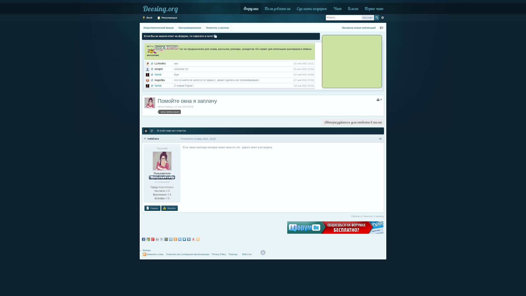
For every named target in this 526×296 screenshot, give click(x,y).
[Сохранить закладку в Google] (148, 239)
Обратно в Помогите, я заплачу (367, 216)
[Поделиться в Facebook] (143, 239)
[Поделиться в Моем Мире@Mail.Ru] (166, 239)
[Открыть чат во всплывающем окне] (215, 36)
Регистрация (169, 17)
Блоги (353, 8)
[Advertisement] (348, 61)
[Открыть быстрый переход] (381, 28)
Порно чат (374, 8)
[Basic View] (152, 131)
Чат (337, 8)
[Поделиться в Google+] (152, 239)
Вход (149, 17)
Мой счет (247, 254)
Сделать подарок (312, 8)
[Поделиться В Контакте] (188, 239)
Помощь (233, 254)
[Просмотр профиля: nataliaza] (162, 160)
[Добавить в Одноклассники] (175, 239)
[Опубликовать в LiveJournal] (161, 239)
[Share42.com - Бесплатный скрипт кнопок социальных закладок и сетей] (198, 239)
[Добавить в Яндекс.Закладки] (193, 239)
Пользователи (277, 8)
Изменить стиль (155, 254)
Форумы (250, 8)
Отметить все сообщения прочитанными (187, 254)
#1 (380, 139)
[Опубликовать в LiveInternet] (157, 239)
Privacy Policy (219, 254)
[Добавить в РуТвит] (179, 239)
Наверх (154, 208)
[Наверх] (263, 252)
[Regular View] (146, 131)
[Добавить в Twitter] (184, 239)
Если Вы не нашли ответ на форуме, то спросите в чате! (178, 36)
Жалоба (171, 208)
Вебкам (147, 250)
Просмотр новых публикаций (359, 28)
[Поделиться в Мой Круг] (170, 239)
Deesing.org (160, 8)
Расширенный (382, 17)
